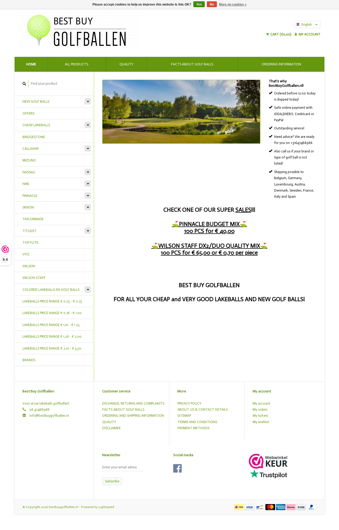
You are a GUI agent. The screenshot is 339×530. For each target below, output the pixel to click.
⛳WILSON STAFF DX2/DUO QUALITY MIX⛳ (209, 245)
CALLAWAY (31, 149)
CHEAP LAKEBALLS (36, 125)
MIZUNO (29, 160)
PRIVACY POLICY (189, 403)
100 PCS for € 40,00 (209, 230)
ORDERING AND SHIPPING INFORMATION (133, 416)
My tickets (260, 416)
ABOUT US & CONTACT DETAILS (202, 409)
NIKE (26, 184)
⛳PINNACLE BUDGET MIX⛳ (209, 224)
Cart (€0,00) (281, 34)
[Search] (24, 84)
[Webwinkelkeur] (268, 461)
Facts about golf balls (192, 64)
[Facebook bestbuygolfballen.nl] (177, 468)
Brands (29, 360)
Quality (126, 64)
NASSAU (29, 172)
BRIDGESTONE (34, 137)
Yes (199, 4)
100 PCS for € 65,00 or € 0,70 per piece (209, 252)
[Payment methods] (239, 507)
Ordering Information (281, 64)
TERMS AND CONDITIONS (197, 422)
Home (31, 64)
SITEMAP (184, 416)
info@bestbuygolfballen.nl (49, 416)
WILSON (29, 266)
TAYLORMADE (33, 219)
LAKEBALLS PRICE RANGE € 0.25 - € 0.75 (52, 301)
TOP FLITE (30, 242)
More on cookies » (233, 4)
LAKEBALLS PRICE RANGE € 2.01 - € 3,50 (52, 348)
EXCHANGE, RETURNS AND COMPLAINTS (133, 403)
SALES (243, 209)
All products (76, 64)
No (212, 4)
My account (309, 34)
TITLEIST (30, 231)
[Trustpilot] (268, 473)
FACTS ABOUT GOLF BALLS (123, 409)
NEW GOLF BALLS (36, 101)
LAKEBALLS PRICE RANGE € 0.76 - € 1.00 (52, 313)
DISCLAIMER (111, 428)
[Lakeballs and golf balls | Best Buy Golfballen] (122, 29)
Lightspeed (106, 507)
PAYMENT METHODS (193, 428)
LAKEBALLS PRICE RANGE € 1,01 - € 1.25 (51, 325)
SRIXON (28, 207)
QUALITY (109, 422)
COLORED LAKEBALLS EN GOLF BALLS (51, 290)
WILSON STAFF (34, 278)
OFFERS (28, 113)
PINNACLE (30, 196)
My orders (260, 409)
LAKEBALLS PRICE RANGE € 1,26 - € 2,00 (52, 336)
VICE (26, 254)
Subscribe (112, 481)
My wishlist (261, 422)
